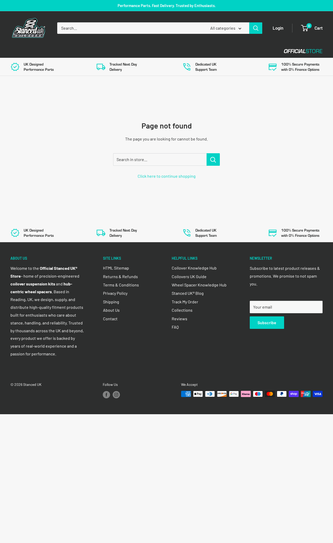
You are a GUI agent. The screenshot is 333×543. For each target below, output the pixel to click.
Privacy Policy (115, 293)
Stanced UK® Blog (188, 293)
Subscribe (267, 322)
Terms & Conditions (121, 284)
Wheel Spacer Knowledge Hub (199, 284)
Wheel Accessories (145, 51)
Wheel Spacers (97, 51)
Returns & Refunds (120, 276)
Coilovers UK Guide (189, 276)
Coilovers (21, 51)
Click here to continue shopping (167, 176)
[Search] (255, 28)
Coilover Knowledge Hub (194, 267)
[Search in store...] (213, 159)
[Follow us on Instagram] (116, 394)
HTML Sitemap (116, 267)
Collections (182, 310)
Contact (187, 51)
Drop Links (56, 51)
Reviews (179, 318)
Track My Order (185, 301)
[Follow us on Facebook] (106, 394)
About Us (111, 310)
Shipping (111, 301)
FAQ (175, 326)
